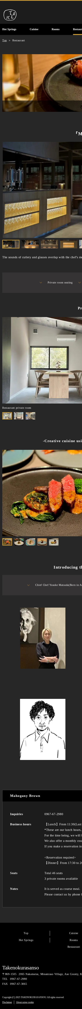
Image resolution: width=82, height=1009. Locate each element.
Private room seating (60, 282)
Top (26, 933)
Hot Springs (26, 940)
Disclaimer (7, 1002)
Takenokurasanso (20, 968)
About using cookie (25, 1002)
